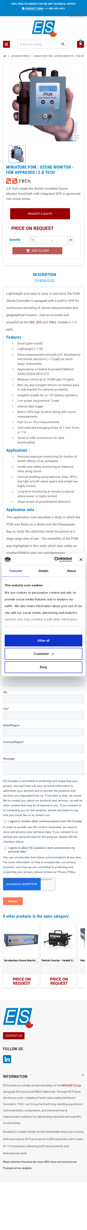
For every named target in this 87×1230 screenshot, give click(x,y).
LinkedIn (7, 1059)
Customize (41, 653)
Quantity (15, 239)
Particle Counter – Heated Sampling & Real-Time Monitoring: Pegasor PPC (58, 960)
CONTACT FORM (34, 8)
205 (38, 322)
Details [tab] (44, 570)
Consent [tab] (16, 570)
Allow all (43, 640)
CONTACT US (13, 1035)
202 (32, 322)
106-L (53, 322)
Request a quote (40, 213)
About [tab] (71, 570)
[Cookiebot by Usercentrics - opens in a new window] (54, 559)
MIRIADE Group (71, 1085)
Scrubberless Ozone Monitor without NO (20, 960)
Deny (43, 667)
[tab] (44, 275)
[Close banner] (81, 559)
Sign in (76, 14)
